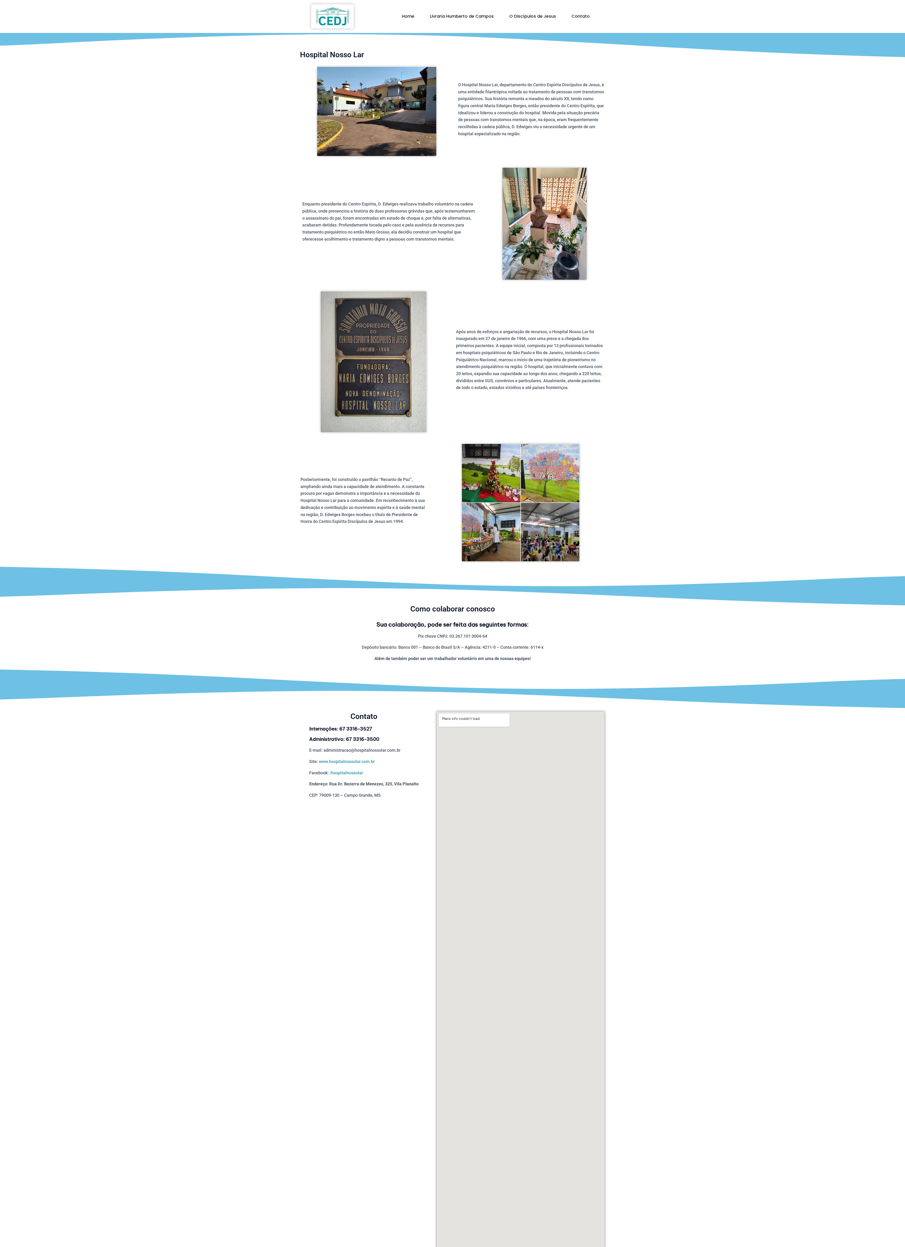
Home (408, 16)
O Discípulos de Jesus (532, 16)
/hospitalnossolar (346, 772)
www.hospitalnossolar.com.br (347, 761)
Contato (581, 16)
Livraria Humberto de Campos (462, 16)
